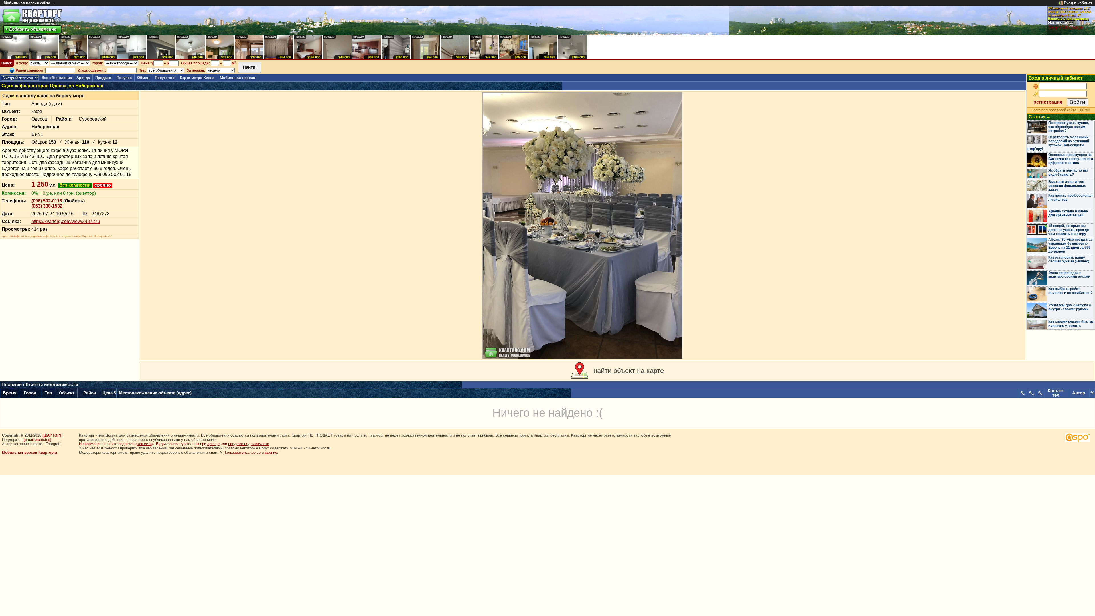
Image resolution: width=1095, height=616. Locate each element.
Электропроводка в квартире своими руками (1069, 275)
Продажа (103, 78)
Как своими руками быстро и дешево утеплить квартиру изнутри (1071, 326)
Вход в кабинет (1078, 3)
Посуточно (165, 78)
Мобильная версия (237, 78)
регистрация (1047, 102)
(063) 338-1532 (46, 206)
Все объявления (57, 78)
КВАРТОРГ (52, 435)
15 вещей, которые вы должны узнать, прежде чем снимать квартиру (1068, 230)
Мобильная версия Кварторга (29, 452)
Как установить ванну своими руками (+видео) (1068, 260)
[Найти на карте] (579, 370)
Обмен (143, 78)
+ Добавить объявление (30, 29)
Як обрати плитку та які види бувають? (1068, 173)
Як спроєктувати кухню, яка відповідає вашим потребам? (1068, 127)
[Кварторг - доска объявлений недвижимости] (31, 16)
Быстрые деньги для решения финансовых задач (1067, 186)
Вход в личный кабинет (1056, 78)
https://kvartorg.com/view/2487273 (65, 221)
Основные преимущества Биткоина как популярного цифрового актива (1070, 159)
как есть (144, 444)
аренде (213, 444)
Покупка (124, 78)
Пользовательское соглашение (250, 452)
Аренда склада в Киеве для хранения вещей (1068, 213)
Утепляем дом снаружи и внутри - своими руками (1069, 307)
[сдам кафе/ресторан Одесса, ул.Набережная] (582, 225)
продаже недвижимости (248, 444)
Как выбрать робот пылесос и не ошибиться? (1070, 291)
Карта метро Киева (197, 78)
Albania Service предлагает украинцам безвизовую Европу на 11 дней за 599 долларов (1071, 245)
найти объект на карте (628, 370)
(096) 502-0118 (46, 200)
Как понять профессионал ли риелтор (1070, 198)
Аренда (83, 78)
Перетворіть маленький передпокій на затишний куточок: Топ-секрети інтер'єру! (1058, 143)
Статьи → (1040, 116)
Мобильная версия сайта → (29, 3)
